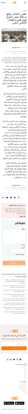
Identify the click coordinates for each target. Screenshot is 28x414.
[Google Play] (9, 403)
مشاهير (24, 377)
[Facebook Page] (20, 359)
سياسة (24, 366)
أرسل (14, 348)
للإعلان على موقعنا (22, 387)
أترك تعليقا (14, 263)
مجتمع (25, 10)
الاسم (22, 248)
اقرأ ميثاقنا (22, 216)
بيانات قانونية (23, 389)
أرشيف (25, 392)
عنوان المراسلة (20, 254)
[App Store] (19, 403)
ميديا (25, 373)
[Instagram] (8, 359)
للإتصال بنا (24, 391)
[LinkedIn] (11, 359)
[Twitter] (17, 359)
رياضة (25, 375)
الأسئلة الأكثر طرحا (22, 385)
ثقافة (25, 371)
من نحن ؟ (24, 383)
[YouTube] (14, 359)
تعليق (22, 229)
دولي (25, 379)
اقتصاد (25, 368)
